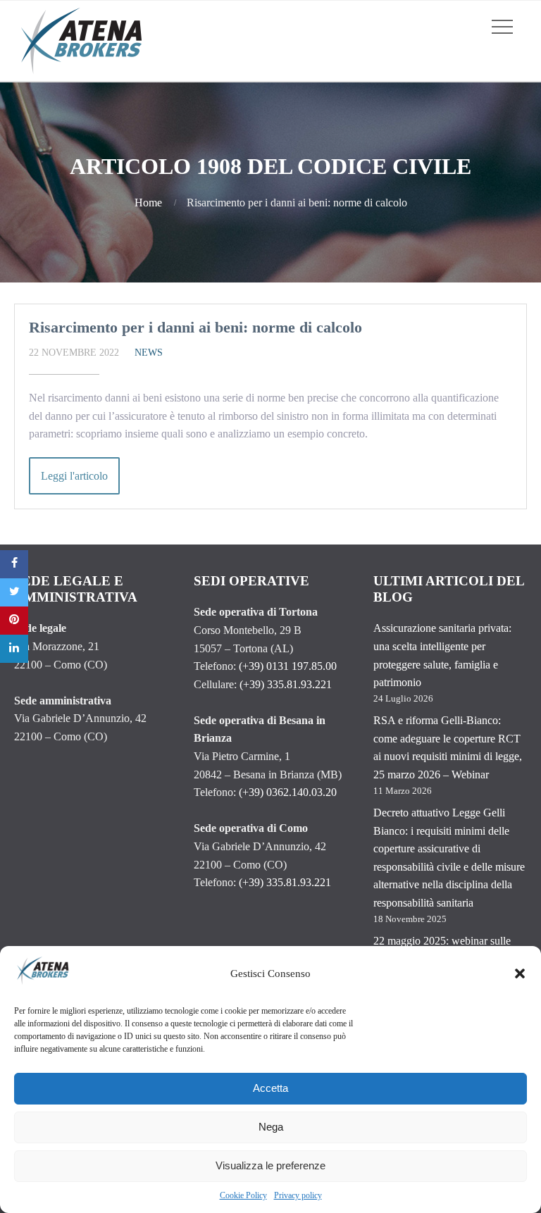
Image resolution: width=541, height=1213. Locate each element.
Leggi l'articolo (74, 476)
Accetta (270, 1088)
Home (148, 203)
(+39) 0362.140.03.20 (288, 792)
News (149, 352)
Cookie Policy (243, 1195)
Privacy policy (298, 1195)
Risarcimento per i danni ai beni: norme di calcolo (195, 327)
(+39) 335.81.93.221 (286, 684)
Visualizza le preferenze (270, 1165)
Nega (271, 1127)
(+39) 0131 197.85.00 (288, 666)
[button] (520, 973)
